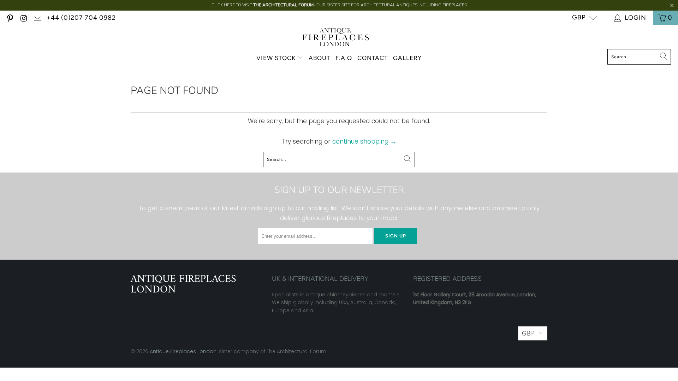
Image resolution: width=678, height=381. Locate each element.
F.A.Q (343, 57)
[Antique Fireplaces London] (335, 38)
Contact (372, 57)
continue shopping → (364, 141)
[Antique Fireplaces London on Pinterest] (9, 17)
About (319, 57)
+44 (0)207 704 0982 (81, 18)
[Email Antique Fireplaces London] (37, 17)
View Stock (276, 57)
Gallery (407, 57)
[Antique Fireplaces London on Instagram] (23, 17)
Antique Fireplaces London (183, 351)
